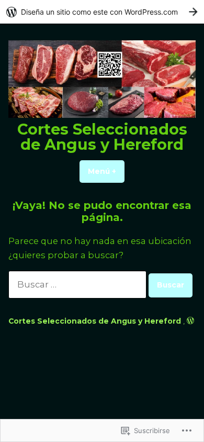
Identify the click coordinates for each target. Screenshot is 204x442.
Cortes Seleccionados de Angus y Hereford (102, 136)
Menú (106, 171)
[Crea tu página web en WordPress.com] (102, 12)
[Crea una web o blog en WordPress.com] (190, 321)
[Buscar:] (78, 284)
